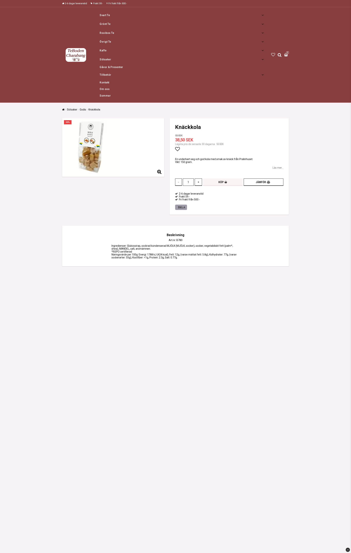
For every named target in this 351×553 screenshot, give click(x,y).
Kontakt (104, 82)
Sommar (105, 95)
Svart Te (105, 15)
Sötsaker (105, 59)
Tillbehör (105, 74)
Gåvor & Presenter (111, 67)
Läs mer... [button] (278, 167)
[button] (273, 55)
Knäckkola (94, 109)
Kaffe (103, 50)
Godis (83, 109)
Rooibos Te (107, 32)
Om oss (105, 89)
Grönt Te (105, 23)
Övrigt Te (105, 41)
